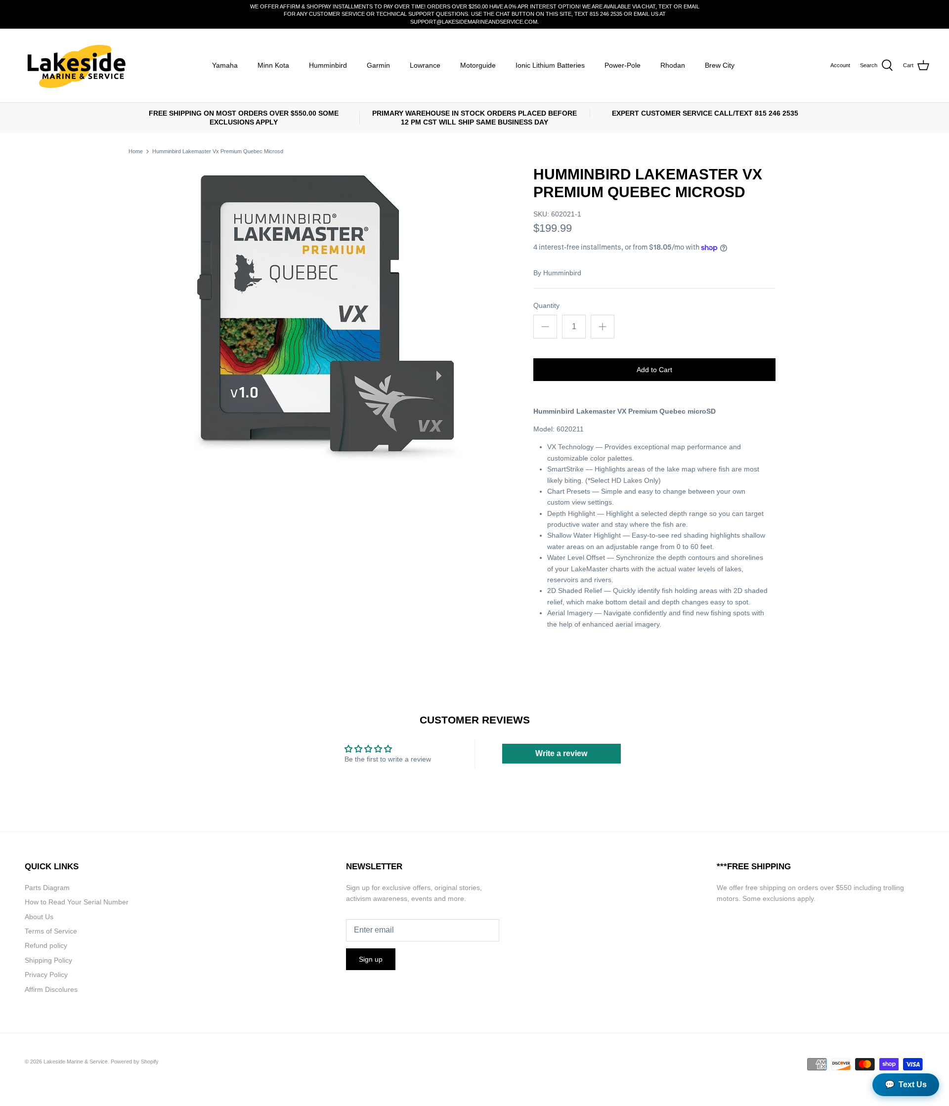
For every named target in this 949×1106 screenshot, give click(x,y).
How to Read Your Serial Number (77, 902)
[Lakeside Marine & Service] (75, 65)
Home (136, 151)
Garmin (378, 65)
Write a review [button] (561, 753)
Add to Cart (654, 370)
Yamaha (225, 65)
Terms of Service (51, 931)
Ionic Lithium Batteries (550, 65)
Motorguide (478, 65)
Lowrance (425, 65)
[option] (329, 314)
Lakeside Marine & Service (75, 1061)
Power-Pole (622, 65)
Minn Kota (273, 65)
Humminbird (328, 65)
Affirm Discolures (51, 989)
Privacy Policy (46, 974)
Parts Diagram (47, 888)
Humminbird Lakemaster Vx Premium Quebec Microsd (217, 151)
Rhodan (672, 65)
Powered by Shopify (135, 1061)
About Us (39, 917)
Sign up (371, 959)
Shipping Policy (48, 960)
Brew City (719, 65)
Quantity (546, 305)
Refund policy (46, 945)
